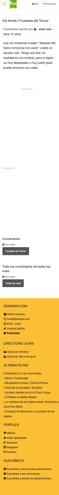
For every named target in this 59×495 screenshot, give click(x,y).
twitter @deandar (16, 438)
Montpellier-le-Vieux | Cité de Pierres (26, 383)
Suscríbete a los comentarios (23, 474)
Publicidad (13, 333)
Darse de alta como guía (21, 356)
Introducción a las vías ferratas (23, 373)
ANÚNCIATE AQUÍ (27, 89)
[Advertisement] (29, 121)
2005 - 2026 (13, 323)
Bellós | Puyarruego (16, 378)
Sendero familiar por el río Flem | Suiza (27, 392)
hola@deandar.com (18, 319)
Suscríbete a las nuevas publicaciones (28, 469)
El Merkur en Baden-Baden (21, 397)
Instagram (12, 447)
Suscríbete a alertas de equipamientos (28, 478)
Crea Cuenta (50, 3)
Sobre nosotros (15, 314)
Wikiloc (10, 433)
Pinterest (10, 452)
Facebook (11, 442)
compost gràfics (15, 328)
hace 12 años (12, 34)
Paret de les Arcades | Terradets (23, 387)
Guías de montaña (18, 352)
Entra (36, 3)
